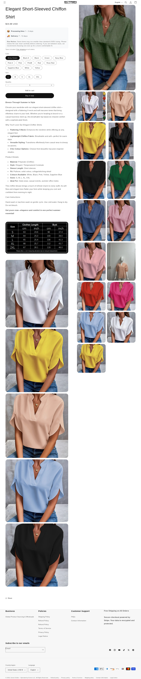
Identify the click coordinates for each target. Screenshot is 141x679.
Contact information (102, 677)
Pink (20, 63)
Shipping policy (89, 677)
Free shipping (21, 49)
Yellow (37, 68)
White (27, 68)
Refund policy (55, 677)
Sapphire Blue (13, 68)
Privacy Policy (43, 632)
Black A (26, 58)
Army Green (12, 58)
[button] (4, 2)
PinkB (30, 63)
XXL (37, 77)
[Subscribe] (42, 649)
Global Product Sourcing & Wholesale (20, 617)
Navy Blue (59, 58)
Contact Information (78, 620)
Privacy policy (65, 677)
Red (39, 63)
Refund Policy (43, 620)
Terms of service (77, 677)
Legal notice (113, 677)
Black (37, 58)
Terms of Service (44, 628)
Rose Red (50, 63)
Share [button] (10, 598)
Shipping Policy (44, 617)
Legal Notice (43, 636)
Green (47, 58)
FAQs (73, 617)
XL (29, 77)
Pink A (10, 63)
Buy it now (29, 96)
